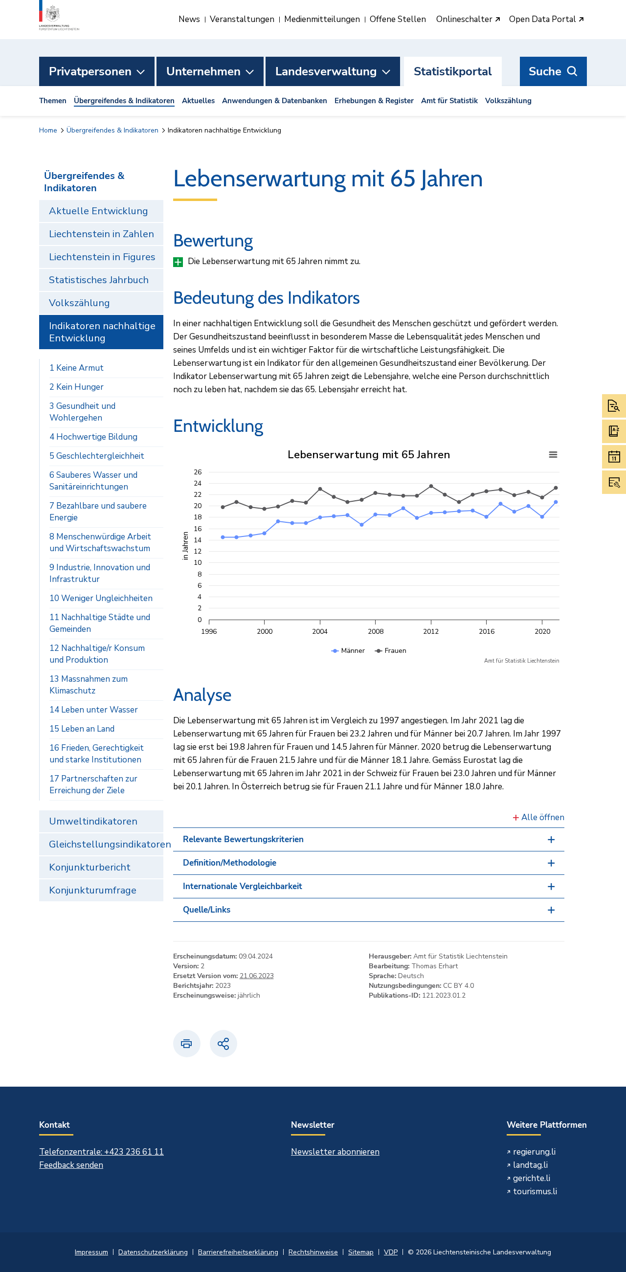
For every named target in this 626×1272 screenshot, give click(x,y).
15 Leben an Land (81, 729)
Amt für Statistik (449, 101)
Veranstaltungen (242, 19)
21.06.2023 (257, 976)
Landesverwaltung (326, 71)
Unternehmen (203, 71)
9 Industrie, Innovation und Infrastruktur (99, 573)
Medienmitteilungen (322, 19)
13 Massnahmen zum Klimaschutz (88, 684)
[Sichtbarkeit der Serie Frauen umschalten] (390, 660)
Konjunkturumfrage (92, 890)
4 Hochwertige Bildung (93, 437)
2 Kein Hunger (76, 387)
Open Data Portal (543, 20)
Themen (53, 101)
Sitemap (361, 1252)
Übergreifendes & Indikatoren (124, 101)
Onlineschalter (465, 20)
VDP (391, 1252)
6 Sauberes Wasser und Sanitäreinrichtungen (93, 480)
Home (48, 130)
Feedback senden (71, 1165)
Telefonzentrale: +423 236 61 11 (101, 1152)
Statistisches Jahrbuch (99, 280)
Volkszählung (508, 101)
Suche (545, 71)
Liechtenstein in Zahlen (101, 234)
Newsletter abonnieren (335, 1152)
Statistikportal (453, 71)
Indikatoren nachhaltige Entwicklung (102, 332)
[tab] (369, 839)
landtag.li (530, 1165)
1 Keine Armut (76, 368)
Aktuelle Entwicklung (98, 211)
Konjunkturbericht (90, 867)
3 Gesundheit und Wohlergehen (82, 412)
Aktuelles (198, 101)
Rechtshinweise (313, 1252)
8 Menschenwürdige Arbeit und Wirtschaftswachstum (100, 542)
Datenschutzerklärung (153, 1252)
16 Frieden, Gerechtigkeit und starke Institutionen (96, 753)
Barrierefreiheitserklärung (238, 1252)
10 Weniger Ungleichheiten (101, 598)
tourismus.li (535, 1191)
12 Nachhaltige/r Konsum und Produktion (97, 654)
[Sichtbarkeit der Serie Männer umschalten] (348, 660)
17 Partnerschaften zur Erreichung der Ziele (93, 784)
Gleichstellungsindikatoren (106, 844)
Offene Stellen (398, 19)
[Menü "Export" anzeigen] (553, 455)
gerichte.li (531, 1178)
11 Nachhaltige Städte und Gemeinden (99, 623)
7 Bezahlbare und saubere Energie (98, 511)
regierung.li (534, 1152)
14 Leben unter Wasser (93, 709)
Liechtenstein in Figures (102, 257)
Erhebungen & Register (374, 101)
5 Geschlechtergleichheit (96, 456)
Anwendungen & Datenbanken (274, 101)
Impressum (91, 1252)
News (189, 19)
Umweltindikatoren (93, 821)
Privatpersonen (90, 71)
